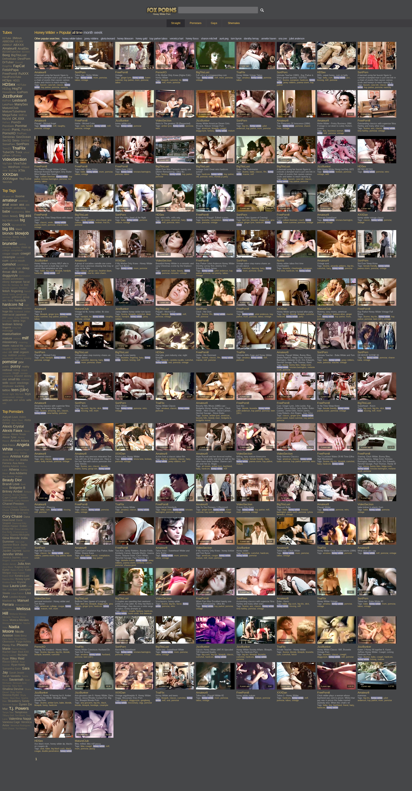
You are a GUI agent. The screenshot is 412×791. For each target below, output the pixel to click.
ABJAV (19, 41)
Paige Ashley (23, 641)
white (22, 400)
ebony (5, 281)
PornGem (8, 126)
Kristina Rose (9, 582)
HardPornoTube (11, 77)
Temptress (21, 712)
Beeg (6, 55)
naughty (6, 349)
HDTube (21, 85)
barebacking (17, 211)
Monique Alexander (12, 623)
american (23, 201)
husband (18, 311)
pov (21, 362)
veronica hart (176, 38)
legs (23, 320)
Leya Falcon (17, 593)
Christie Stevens (19, 509)
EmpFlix (7, 66)
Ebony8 (19, 62)
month (88, 32)
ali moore (165, 220)
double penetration (13, 278)
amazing (52, 410)
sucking (19, 386)
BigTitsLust (18, 55)
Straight (175, 23)
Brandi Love (10, 484)
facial (26, 281)
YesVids (7, 182)
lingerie (6, 327)
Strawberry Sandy (18, 701)
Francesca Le (21, 532)
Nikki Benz (20, 635)
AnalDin (23, 48)
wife (28, 400)
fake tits (6, 285)
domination (24, 276)
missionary (9, 342)
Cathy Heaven (21, 500)
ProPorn (21, 133)
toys (28, 394)
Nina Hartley (20, 638)
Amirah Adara (19, 440)
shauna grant (130, 565)
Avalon (18, 476)
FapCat (19, 66)
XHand (25, 167)
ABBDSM (8, 41)
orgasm (24, 352)
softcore (25, 379)
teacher (335, 362)
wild (4, 403)
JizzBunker (12, 96)
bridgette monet (203, 420)
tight (12, 394)
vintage (19, 397)
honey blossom (125, 38)
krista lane (138, 459)
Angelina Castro (10, 453)
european (16, 281)
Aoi (17, 460)
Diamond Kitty (19, 523)
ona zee (282, 38)
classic (60, 85)
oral (16, 352)
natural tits (17, 345)
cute (18, 268)
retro (158, 128)
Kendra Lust (22, 575)
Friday (5, 535)
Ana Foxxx (8, 445)
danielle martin (128, 560)
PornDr (16, 122)
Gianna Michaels (19, 534)
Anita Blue (8, 460)
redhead (7, 370)
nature (28, 345)
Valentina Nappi (20, 718)
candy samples (88, 220)
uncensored (8, 397)
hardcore (9, 304)
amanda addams (338, 266)
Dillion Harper (10, 526)
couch (301, 220)
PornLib (26, 129)
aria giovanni (86, 703)
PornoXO (9, 133)
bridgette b (226, 418)
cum (5, 260)
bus (324, 131)
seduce (118, 222)
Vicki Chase (8, 728)
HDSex (8, 84)
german (6, 297)
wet (16, 400)
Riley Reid (17, 658)
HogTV (17, 88)
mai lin (106, 222)
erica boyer (101, 220)
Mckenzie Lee (22, 605)
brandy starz (214, 418)
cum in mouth (17, 260)
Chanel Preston (13, 503)
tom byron (236, 38)
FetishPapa (10, 70)
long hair (16, 327)
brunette (9, 243)
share (260, 271)
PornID (6, 129)
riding (16, 370)
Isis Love (19, 541)
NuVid (6, 118)
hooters (27, 308)
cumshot (9, 264)
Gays (214, 23)
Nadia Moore (10, 629)
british (13, 240)
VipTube (7, 163)
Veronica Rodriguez (20, 725)
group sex (93, 271)
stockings (23, 382)
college (6, 250)
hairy (10, 300)
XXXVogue (10, 178)
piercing (19, 358)
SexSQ (6, 140)
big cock (50, 271)
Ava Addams (18, 473)
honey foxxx (192, 38)
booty (16, 237)
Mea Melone (8, 609)
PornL (16, 129)
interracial (8, 314)
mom (5, 345)
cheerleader (296, 268)
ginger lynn (126, 77)
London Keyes (17, 597)
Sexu (15, 140)
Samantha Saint (11, 668)
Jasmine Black (10, 544)
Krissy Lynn (23, 579)
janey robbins (91, 38)
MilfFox (23, 115)
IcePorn (22, 92)
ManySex (21, 104)
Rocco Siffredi (10, 661)
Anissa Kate (19, 456)
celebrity (173, 459)
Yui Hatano (21, 728)
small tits (14, 379)
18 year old (8, 196)
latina (16, 320)
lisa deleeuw (145, 613)
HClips (7, 80)
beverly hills (201, 418)
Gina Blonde (11, 538)
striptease (8, 386)
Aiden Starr (17, 420)
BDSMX (26, 52)
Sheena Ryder (10, 695)
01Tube (6, 38)
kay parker (46, 87)
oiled (4, 352)
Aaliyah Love (10, 417)
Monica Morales (19, 620)
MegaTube (9, 115)
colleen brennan (47, 176)
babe (6, 211)
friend (5, 294)
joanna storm (303, 82)
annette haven (268, 38)
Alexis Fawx (12, 430)
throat (5, 394)
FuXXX (23, 73)
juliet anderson (296, 38)
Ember (23, 526)
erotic (50, 222)
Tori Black (20, 715)
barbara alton (339, 314)
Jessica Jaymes (11, 557)
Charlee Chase (10, 507)
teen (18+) (19, 390)
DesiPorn (24, 58)
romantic (6, 373)
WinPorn (14, 167)
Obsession (8, 641)
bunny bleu (294, 365)
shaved (18, 376)
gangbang (21, 294)
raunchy (64, 87)
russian (24, 373)
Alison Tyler (9, 437)
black (19, 229)
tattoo (6, 390)
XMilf (4, 170)
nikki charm (100, 273)
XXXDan (10, 174)
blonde (8, 233)
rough (16, 373)
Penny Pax (8, 645)
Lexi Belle (13, 589)
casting (22, 244)
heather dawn (105, 271)
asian (14, 204)
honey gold (141, 38)
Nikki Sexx (7, 638)
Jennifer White (12, 554)
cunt (5, 268)
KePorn (6, 100)
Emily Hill (7, 529)
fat (21, 285)
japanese (21, 314)
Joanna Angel (18, 560)
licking (18, 324)
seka (77, 512)
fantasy (15, 285)
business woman (335, 131)
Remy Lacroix (9, 655)
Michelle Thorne (10, 617)
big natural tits (19, 224)
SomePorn (8, 144)
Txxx (18, 152)
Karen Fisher (17, 570)
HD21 (16, 80)
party (301, 316)
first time (281, 271)
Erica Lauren (21, 529)
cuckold (20, 257)
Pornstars (195, 23)
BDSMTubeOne (11, 51)
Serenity (6, 685)
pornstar (9, 362)
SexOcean (23, 137)
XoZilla (13, 170)
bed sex (246, 220)
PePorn (6, 122)
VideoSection (14, 159)
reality (25, 366)
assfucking (20, 208)
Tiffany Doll (8, 715)
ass (21, 204)
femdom (23, 288)
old (10, 352)
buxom (43, 85)
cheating (6, 247)
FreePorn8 (9, 73)
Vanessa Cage (11, 722)
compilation (17, 250)
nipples (15, 349)
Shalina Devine (12, 689)
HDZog (6, 88)
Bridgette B (17, 487)
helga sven (306, 365)
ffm (265, 172)
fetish (6, 291)
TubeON (8, 152)
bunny (285, 365)
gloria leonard (108, 38)
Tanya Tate (8, 712)
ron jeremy (216, 273)
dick (14, 272)
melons (17, 338)
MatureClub (10, 108)
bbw (27, 211)
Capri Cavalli (9, 497)
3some (20, 196)
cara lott (51, 85)
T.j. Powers (19, 708)
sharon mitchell (209, 38)
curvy (12, 268)
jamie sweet (282, 418)
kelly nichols (47, 461)
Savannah (16, 679)
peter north (292, 512)
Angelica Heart (21, 449)
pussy (16, 366)
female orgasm (10, 288)
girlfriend (17, 297)
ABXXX (18, 45)
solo (5, 382)
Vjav (4, 167)
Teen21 (6, 148)
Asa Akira (18, 463)
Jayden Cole (19, 547)
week (98, 32)
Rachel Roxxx (19, 649)
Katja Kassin (18, 573)
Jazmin (26, 550)
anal (5, 204)
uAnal (26, 152)
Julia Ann (24, 563)
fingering (17, 291)
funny (12, 294)
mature (7, 338)
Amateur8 (9, 48)
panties (22, 355)
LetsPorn (7, 104)
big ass (25, 216)
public (5, 366)
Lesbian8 (19, 100)
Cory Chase (12, 516)
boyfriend (227, 466)
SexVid (25, 140)
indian (27, 311)
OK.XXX (18, 118)
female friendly (370, 266)
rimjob (24, 370)
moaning (23, 342)
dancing (255, 268)
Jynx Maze (7, 567)
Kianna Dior (8, 579)
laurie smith (133, 613)
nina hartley (363, 131)
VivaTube (20, 163)
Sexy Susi (17, 685)
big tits (8, 229)
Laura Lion (18, 586)
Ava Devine (8, 476)
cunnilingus (22, 264)
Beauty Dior (12, 480)
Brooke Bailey (20, 494)
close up (26, 247)
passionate (8, 358)
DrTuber (8, 62)
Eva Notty (7, 532)
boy (330, 705)
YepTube (25, 178)
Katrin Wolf (8, 576)
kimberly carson (144, 563)
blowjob (22, 233)
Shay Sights (16, 692)
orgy (4, 355)
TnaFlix (19, 148)
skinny (27, 376)
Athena (14, 469)
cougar (6, 253)
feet (26, 285)
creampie (8, 257)
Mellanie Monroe (18, 614)
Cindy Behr (22, 513)
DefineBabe (9, 58)
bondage (6, 237)
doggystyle (10, 275)
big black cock (10, 220)
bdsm (5, 216)
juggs (10, 317)
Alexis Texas (18, 434)
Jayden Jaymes (11, 550)
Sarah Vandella (11, 676)
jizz (4, 317)
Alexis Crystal (13, 426)
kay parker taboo (158, 38)
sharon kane (62, 225)
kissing (25, 317)
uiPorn (6, 155)
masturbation (11, 334)
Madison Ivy (9, 600)
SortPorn (22, 144)
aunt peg (223, 38)
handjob (20, 300)
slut (4, 379)
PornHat (21, 126)
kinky (16, 317)
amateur (9, 200)
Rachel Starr (9, 652)
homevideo (15, 308)
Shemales (234, 23)
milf (25, 338)
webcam (7, 400)
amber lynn (166, 126)
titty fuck (19, 394)
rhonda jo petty (221, 176)
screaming (7, 376)
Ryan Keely (18, 664)
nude (23, 348)
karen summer (289, 222)
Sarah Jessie (16, 672)
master (246, 174)
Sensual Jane (20, 683)
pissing (27, 358)
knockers (7, 321)
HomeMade (9, 92)
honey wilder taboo (72, 38)
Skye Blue (15, 698)
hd (21, 304)
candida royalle (177, 360)
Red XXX (23, 652)
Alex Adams (17, 423)
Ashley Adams (10, 466)
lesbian (7, 324)
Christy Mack (9, 513)
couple (15, 253)
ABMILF (7, 45)
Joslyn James (9, 564)
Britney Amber (12, 491)
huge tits (7, 311)
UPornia (16, 155)
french (27, 291)
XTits (21, 170)
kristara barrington (49, 179)
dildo (21, 272)
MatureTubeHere (14, 111)
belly (325, 77)
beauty (14, 216)
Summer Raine (10, 704)
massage (7, 330)
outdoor (12, 355)
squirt (12, 383)
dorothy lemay (251, 38)
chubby (16, 247)
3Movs (17, 38)
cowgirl (25, 253)
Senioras (8, 137)
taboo (77, 80)
